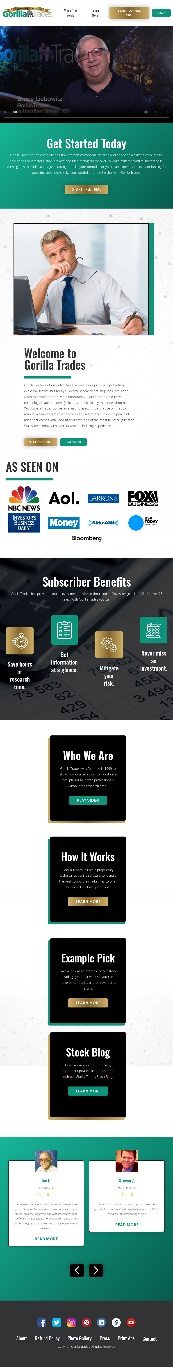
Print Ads (126, 1338)
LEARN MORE (88, 901)
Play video (88, 800)
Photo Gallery (80, 1338)
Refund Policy (47, 1338)
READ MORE (46, 1239)
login (161, 13)
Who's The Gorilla (70, 13)
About (21, 1338)
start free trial (86, 189)
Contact (150, 1338)
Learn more (74, 442)
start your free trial (129, 13)
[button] (77, 1270)
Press (105, 1338)
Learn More (95, 13)
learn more (88, 1002)
